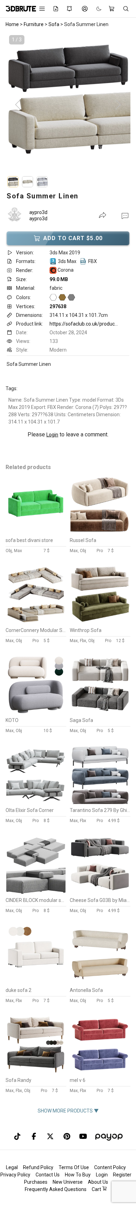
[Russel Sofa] (100, 532)
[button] (125, 215)
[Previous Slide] (17, 105)
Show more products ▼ (68, 1111)
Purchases (35, 1182)
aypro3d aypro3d (38, 215)
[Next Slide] (118, 105)
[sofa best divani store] (36, 532)
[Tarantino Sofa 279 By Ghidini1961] (100, 802)
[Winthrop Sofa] (100, 622)
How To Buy (78, 1174)
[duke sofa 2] (36, 982)
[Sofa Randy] (36, 1072)
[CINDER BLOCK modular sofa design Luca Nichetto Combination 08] (36, 892)
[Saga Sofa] (100, 712)
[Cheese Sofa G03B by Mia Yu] (100, 892)
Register (122, 1174)
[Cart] (112, 9)
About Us (98, 1182)
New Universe (68, 1182)
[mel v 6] (100, 1072)
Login (52, 434)
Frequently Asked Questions (55, 1189)
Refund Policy (38, 1167)
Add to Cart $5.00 (73, 238)
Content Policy (110, 1167)
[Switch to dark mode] (95, 8)
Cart (97, 1189)
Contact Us (48, 1174)
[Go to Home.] (17, 8)
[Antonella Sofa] (100, 982)
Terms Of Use (74, 1167)
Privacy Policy (15, 1174)
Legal (12, 1167)
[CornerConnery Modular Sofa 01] (36, 622)
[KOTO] (36, 712)
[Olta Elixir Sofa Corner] (36, 802)
